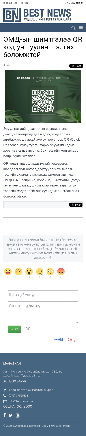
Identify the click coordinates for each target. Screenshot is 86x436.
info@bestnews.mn (21, 401)
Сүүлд (72, 339)
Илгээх (14, 329)
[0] (8, 271)
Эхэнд (58, 339)
